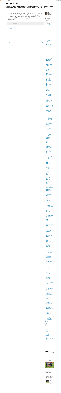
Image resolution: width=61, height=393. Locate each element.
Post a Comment (10, 28)
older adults (47, 236)
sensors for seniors (48, 279)
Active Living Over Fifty (48, 59)
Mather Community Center (49, 212)
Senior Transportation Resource (48, 41)
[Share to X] (14, 23)
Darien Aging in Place (48, 128)
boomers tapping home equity (49, 106)
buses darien (47, 109)
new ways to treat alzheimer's (49, 229)
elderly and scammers (48, 151)
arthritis (47, 91)
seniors (47, 272)
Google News (47, 334)
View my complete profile (48, 24)
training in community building (49, 308)
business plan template (48, 110)
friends (46, 164)
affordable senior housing (49, 65)
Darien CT (47, 130)
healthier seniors (48, 179)
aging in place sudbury (48, 80)
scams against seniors (48, 258)
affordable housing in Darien (49, 64)
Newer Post (8, 42)
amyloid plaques (48, 90)
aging (46, 66)
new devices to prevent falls (49, 226)
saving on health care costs (49, 256)
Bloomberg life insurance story (49, 105)
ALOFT (46, 88)
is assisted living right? (48, 191)
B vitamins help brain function (49, 96)
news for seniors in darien (49, 231)
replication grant (48, 251)
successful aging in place (49, 294)
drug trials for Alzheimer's (48, 147)
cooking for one (47, 124)
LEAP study (47, 199)
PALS (46, 242)
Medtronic (47, 219)
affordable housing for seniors (49, 63)
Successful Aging (48, 40)
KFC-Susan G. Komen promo (49, 196)
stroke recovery (47, 292)
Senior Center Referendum (49, 261)
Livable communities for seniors (49, 206)
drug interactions (48, 146)
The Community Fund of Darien (49, 338)
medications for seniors (48, 218)
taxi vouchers (47, 302)
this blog (47, 306)
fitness (46, 161)
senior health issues (48, 266)
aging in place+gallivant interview (49, 84)
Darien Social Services (48, 134)
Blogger (47, 104)
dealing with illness (48, 138)
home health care (48, 183)
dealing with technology (48, 139)
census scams (47, 116)
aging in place (47, 70)
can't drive (47, 112)
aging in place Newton (48, 78)
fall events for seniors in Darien (49, 156)
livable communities (48, 205)
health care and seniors (48, 174)
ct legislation (47, 127)
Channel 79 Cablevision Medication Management (48, 117)
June (47, 38)
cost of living (47, 125)
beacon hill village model (48, 101)
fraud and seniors (48, 162)
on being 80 (47, 239)
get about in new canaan (48, 169)
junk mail (47, 195)
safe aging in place (48, 255)
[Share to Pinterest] (16, 23)
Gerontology (47, 168)
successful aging (48, 293)
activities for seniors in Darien (49, 61)
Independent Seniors (13, 3)
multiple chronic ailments (48, 223)
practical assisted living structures (49, 247)
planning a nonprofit (48, 246)
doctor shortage (47, 145)
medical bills (47, 214)
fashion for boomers (48, 158)
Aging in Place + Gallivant (49, 71)
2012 (46, 29)
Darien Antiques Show (48, 129)
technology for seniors (48, 304)
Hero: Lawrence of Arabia (49, 181)
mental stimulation (48, 221)
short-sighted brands (48, 281)
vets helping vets (48, 312)
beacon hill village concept (49, 100)
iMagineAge (47, 335)
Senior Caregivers (48, 260)
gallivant (47, 166)
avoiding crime (47, 93)
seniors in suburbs (48, 277)
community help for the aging (49, 119)
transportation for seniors (48, 309)
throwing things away (48, 307)
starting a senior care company (49, 288)
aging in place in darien (48, 75)
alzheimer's (47, 89)
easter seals (47, 148)
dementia (47, 143)
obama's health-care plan (49, 235)
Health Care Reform (48, 177)
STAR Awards (47, 287)
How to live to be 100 (48, 186)
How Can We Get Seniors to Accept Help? (49, 44)
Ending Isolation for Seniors (49, 153)
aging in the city (47, 85)
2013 (46, 28)
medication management (48, 216)
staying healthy (47, 289)
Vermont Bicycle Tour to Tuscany (49, 311)
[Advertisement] (25, 35)
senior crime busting (48, 263)
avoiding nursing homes (48, 94)
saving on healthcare (48, 257)
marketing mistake (48, 211)
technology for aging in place (49, 303)
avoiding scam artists (48, 95)
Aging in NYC (47, 69)
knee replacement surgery (49, 198)
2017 (46, 27)
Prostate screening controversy (49, 250)
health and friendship (48, 172)
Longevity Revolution (48, 209)
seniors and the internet (48, 274)
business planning (48, 111)
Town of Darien (47, 339)
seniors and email (48, 273)
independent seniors (48, 190)
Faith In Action (47, 332)
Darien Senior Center (48, 133)
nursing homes (47, 234)
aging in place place (48, 79)
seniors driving (47, 276)
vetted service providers (48, 313)
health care (47, 173)
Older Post (42, 42)
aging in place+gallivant (48, 83)
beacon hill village (48, 99)
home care (47, 182)
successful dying (48, 295)
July (47, 37)
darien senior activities (48, 132)
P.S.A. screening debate (48, 241)
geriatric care (47, 167)
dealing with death (48, 137)
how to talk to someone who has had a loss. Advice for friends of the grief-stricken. (49, 188)
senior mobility (47, 268)
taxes (46, 301)
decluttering (47, 142)
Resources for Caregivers (49, 252)
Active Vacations (48, 60)
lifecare (47, 204)
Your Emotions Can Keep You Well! (50, 380)
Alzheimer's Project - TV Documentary (49, 43)
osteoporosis (47, 240)
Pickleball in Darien (48, 245)
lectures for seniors (48, 200)
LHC (46, 201)
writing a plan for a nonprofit (49, 319)
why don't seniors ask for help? (49, 318)
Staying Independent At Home (49, 371)
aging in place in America (49, 74)
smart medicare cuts (48, 284)
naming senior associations (49, 225)
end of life (47, 152)
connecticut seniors (48, 122)
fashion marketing (48, 159)
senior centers (47, 262)
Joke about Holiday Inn (48, 194)
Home (25, 42)
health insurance (48, 178)
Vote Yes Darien (47, 314)
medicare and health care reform (49, 215)
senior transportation (48, 271)
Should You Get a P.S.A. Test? (49, 282)
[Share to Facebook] (15, 23)
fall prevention (47, 157)
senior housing (47, 267)
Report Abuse (47, 321)
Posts (47, 324)
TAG (46, 337)
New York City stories (48, 230)
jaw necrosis (47, 193)
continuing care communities (49, 123)
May (47, 39)
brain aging (47, 107)
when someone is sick (48, 317)
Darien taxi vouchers (48, 136)
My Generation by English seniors (49, 224)
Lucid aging (47, 210)
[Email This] (13, 23)
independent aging (48, 189)
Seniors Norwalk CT (48, 278)
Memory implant (47, 220)
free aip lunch (47, 163)
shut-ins (47, 283)
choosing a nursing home (49, 118)
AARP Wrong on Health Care (49, 58)
